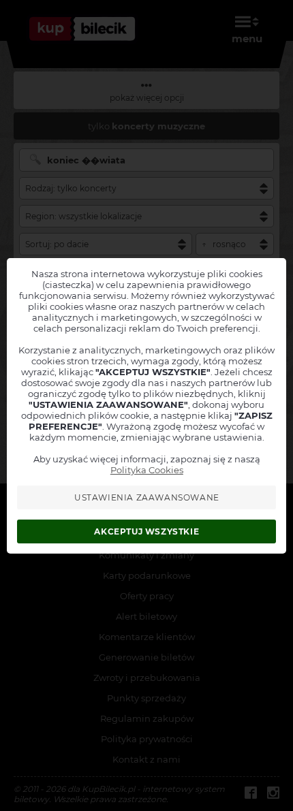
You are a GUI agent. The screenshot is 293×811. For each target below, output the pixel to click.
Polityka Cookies (146, 469)
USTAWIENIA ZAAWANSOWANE (146, 497)
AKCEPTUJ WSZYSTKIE (146, 531)
